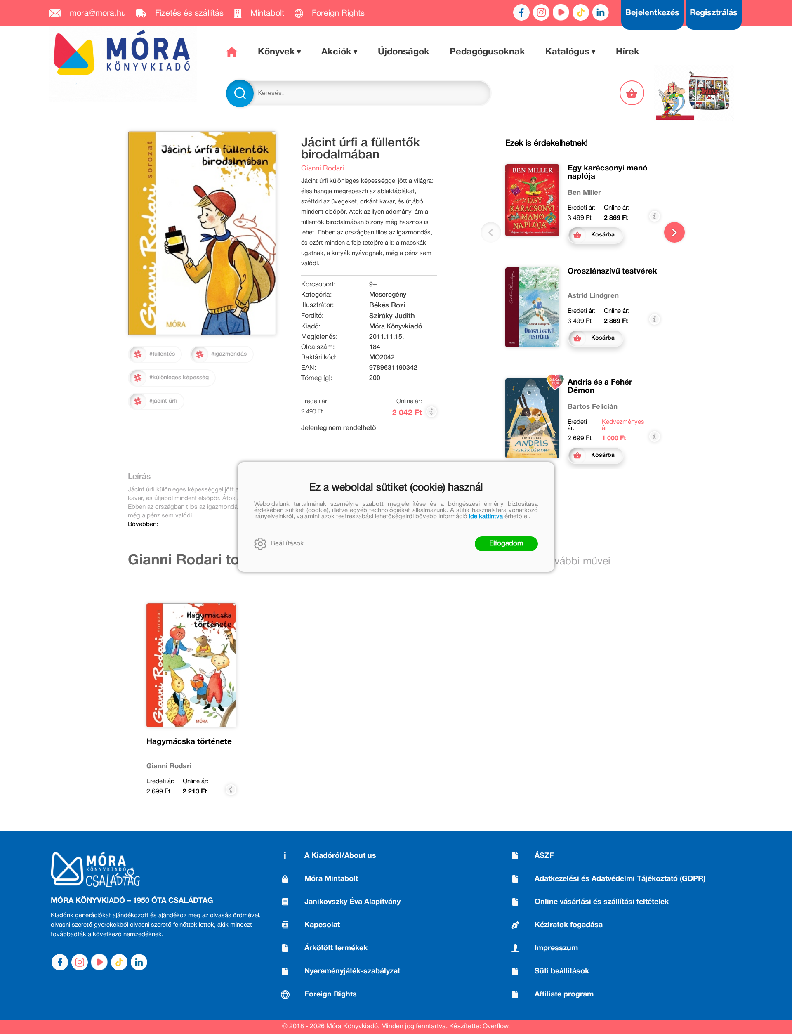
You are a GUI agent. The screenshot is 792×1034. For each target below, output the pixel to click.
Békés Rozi (387, 305)
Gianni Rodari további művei (224, 560)
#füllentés (162, 354)
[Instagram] (541, 12)
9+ (373, 285)
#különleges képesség (179, 377)
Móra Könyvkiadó (395, 327)
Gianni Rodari (322, 168)
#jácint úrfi (163, 401)
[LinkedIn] (600, 12)
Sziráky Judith (392, 316)
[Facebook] (521, 12)
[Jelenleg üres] (633, 92)
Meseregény (387, 295)
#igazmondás (229, 354)
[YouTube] (561, 12)
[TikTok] (581, 12)
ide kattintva (486, 516)
